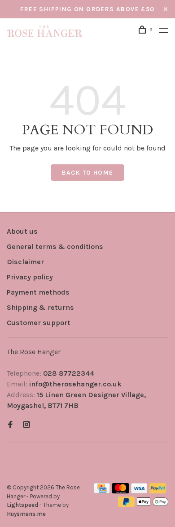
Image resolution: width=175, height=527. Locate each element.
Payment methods (38, 292)
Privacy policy (30, 277)
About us (22, 231)
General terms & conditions (55, 246)
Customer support (38, 322)
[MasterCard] (120, 491)
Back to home (88, 172)
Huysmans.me (26, 513)
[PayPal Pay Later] (126, 504)
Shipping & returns (40, 307)
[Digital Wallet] (152, 504)
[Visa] (139, 491)
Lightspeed (22, 504)
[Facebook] (10, 425)
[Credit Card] (102, 491)
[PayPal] (157, 491)
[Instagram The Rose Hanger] (26, 425)
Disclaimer (25, 261)
